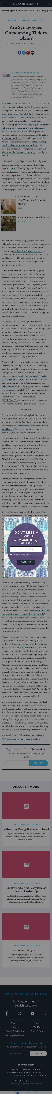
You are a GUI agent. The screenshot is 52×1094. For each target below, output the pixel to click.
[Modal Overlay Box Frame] (26, 547)
